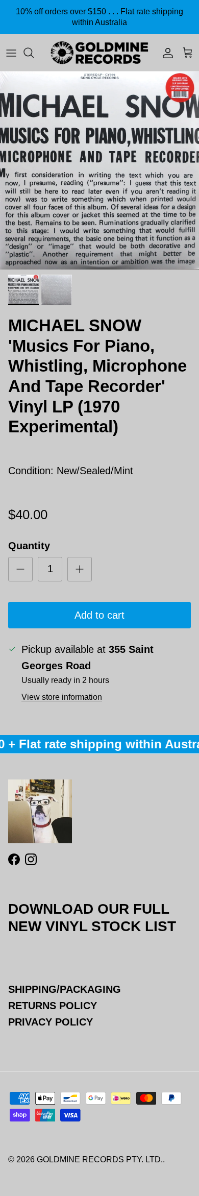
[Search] (33, 52)
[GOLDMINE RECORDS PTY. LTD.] (99, 52)
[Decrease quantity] (20, 569)
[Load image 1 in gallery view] (99, 170)
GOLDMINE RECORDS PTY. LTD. (100, 1159)
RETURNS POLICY (52, 1005)
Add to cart (99, 615)
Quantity (29, 545)
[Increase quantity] (79, 569)
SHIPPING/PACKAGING (64, 989)
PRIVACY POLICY (50, 1022)
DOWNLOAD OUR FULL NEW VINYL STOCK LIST (92, 917)
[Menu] (11, 52)
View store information (61, 697)
